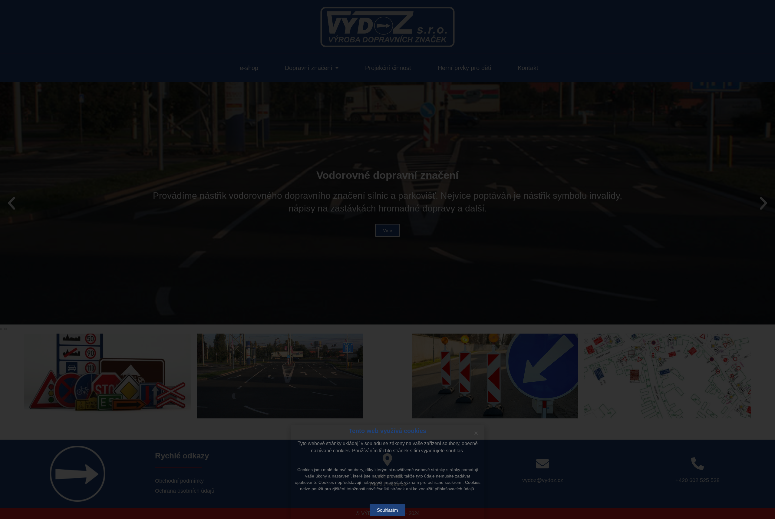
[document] (387, 259)
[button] (476, 433)
